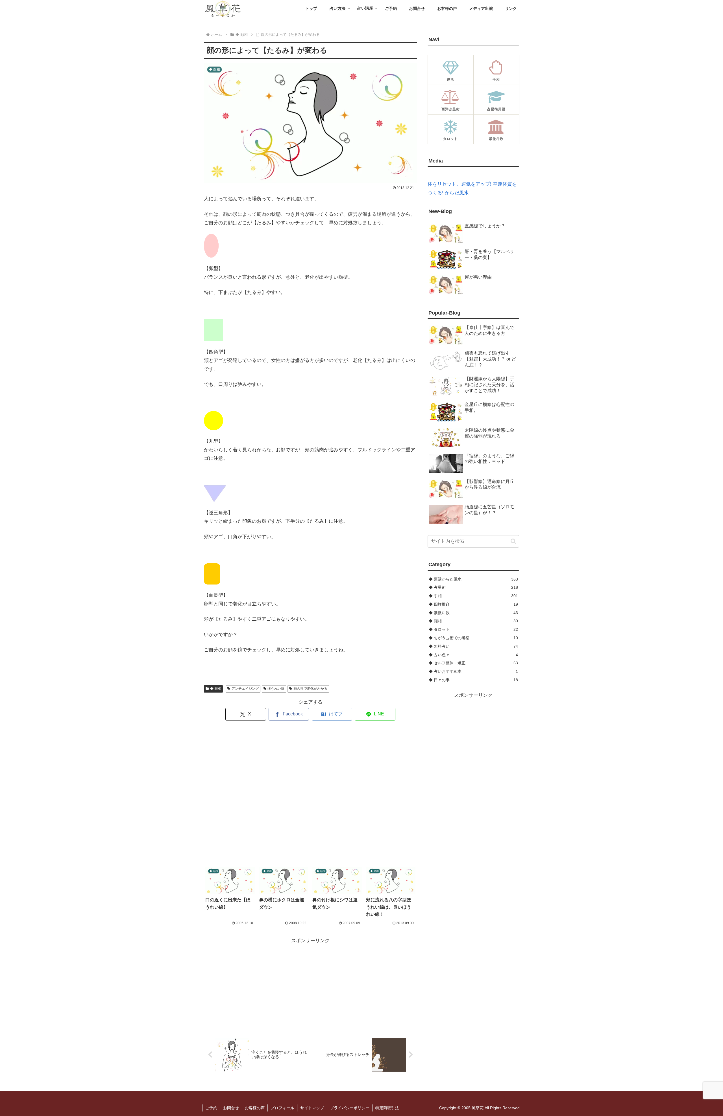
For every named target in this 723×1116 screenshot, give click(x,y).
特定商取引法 (387, 1108)
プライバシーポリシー (349, 1108)
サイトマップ (312, 1108)
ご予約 (211, 1108)
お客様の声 (255, 1108)
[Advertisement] (310, 794)
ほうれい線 (275, 689)
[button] (513, 541)
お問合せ (231, 1108)
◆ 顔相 (215, 689)
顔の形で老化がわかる (310, 689)
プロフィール (282, 1108)
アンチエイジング (245, 689)
